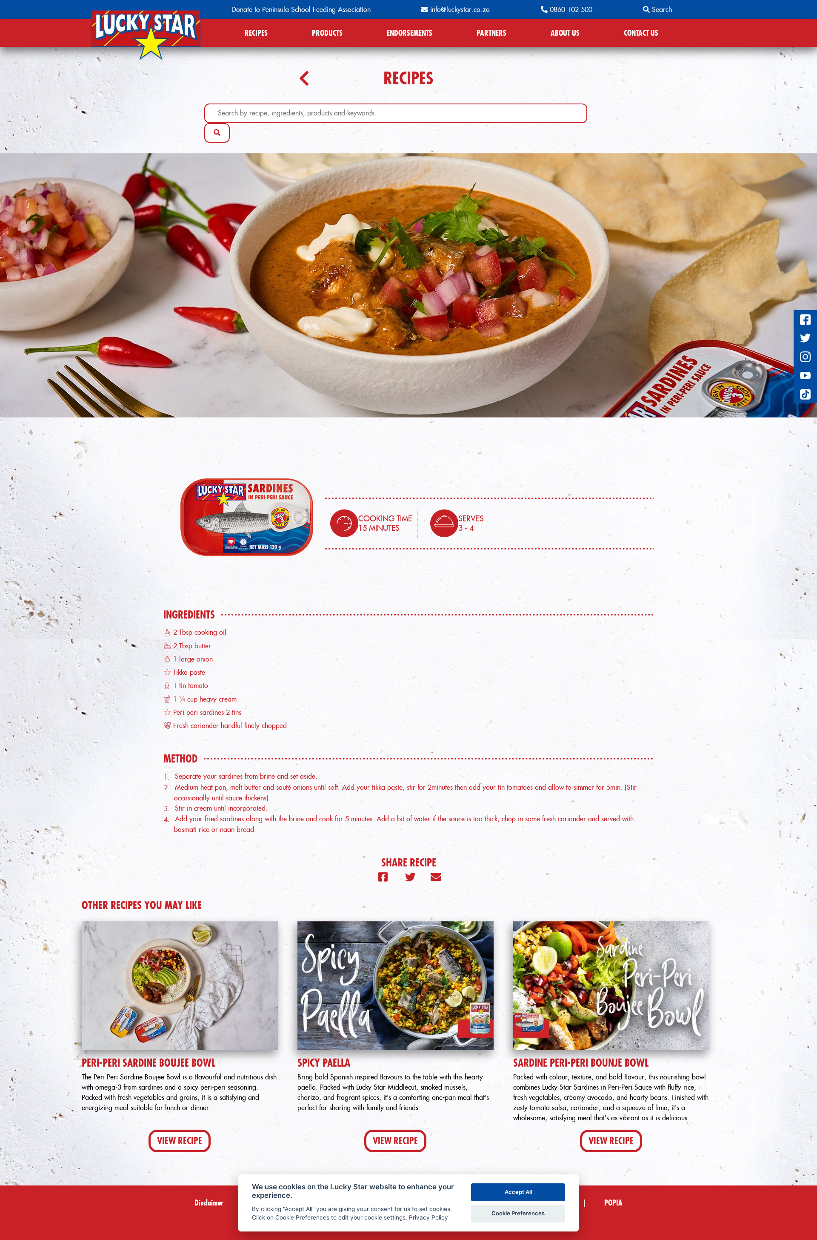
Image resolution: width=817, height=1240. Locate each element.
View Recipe (179, 1141)
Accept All (518, 1191)
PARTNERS (491, 33)
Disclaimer (208, 1203)
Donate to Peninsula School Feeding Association (301, 9)
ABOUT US (565, 33)
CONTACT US (641, 33)
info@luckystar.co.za (459, 9)
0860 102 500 (570, 9)
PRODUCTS (327, 33)
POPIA (613, 1203)
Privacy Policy (428, 1217)
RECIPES (256, 33)
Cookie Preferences (518, 1213)
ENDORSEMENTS (409, 33)
